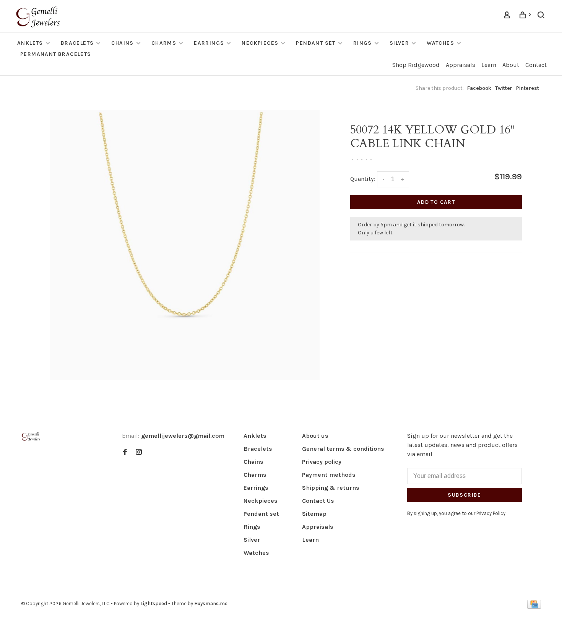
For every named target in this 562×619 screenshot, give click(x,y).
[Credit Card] (534, 606)
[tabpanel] (185, 245)
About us (315, 435)
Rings (362, 43)
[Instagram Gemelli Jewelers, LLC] (139, 452)
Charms (163, 43)
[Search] (542, 16)
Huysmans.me (210, 603)
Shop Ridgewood (416, 64)
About (510, 64)
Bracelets (77, 43)
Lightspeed (153, 603)
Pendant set (315, 43)
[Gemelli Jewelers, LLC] (31, 436)
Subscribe (464, 495)
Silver (399, 43)
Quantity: (362, 178)
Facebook (479, 88)
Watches (440, 43)
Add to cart (436, 202)
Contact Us (318, 500)
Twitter (503, 88)
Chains (122, 43)
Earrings (209, 43)
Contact (536, 64)
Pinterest (527, 88)
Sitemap (314, 513)
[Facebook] (125, 452)
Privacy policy (321, 461)
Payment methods (329, 474)
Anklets (30, 43)
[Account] (508, 16)
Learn (488, 64)
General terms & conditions (343, 448)
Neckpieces (260, 43)
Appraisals (460, 64)
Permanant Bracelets (55, 54)
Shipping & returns (330, 487)
